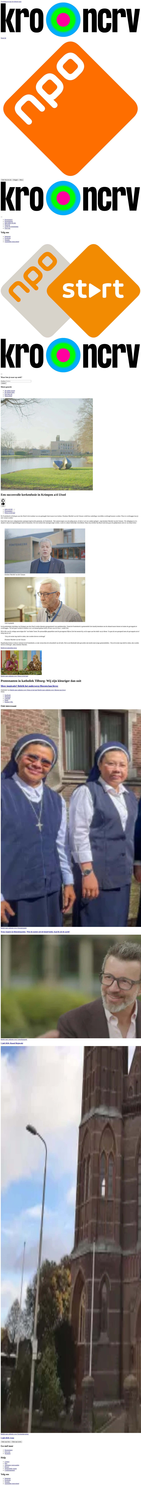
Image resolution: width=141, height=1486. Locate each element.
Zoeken (3, 381)
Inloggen (15, 180)
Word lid (3, 38)
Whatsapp (8, 697)
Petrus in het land (10, 513)
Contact (7, 1461)
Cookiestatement (10, 1470)
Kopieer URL (9, 702)
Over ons (7, 1452)
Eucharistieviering (14, 1434)
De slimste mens (9, 392)
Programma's (8, 511)
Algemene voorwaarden (12, 1465)
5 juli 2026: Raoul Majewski (12, 1043)
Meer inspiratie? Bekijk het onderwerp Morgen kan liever (29, 686)
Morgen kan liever (52, 690)
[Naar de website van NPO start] (70, 178)
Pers (6, 1463)
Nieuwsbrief (8, 396)
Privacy (7, 1467)
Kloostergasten (14, 928)
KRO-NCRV (9, 509)
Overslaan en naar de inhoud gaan (11, 1)
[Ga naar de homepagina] (70, 36)
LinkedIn (7, 698)
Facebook (8, 695)
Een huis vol (8, 394)
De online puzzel (10, 390)
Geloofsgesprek (14, 1039)
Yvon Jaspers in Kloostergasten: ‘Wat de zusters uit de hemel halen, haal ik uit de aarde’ (35, 932)
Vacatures (7, 1453)
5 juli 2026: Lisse (7, 1438)
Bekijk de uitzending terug (9, 648)
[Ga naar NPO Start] (70, 337)
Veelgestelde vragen (11, 1468)
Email (6, 700)
